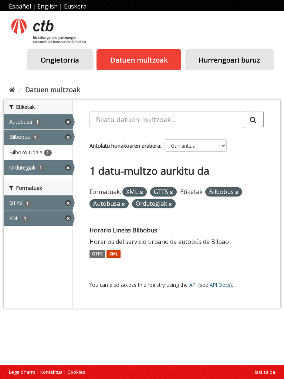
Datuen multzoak (139, 59)
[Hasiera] (12, 89)
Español (20, 6)
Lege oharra (22, 372)
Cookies (76, 372)
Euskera (75, 6)
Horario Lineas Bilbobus (123, 230)
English (47, 6)
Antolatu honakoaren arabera (124, 145)
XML (113, 254)
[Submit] (254, 119)
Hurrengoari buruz (229, 59)
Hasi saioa (264, 372)
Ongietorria (60, 59)
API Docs (220, 284)
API (193, 284)
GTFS (97, 254)
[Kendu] (141, 192)
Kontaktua (51, 372)
